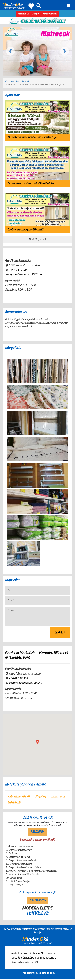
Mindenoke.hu (12, 81)
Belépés (35, 14)
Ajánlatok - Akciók (19, 796)
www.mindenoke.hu (42, 929)
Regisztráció (23, 14)
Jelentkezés (37, 900)
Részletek (37, 831)
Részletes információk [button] (25, 962)
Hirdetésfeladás (50, 14)
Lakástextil (58, 796)
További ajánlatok (37, 239)
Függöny (40, 796)
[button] (37, 742)
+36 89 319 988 (17, 270)
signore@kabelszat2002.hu (25, 274)
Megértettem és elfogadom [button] (39, 972)
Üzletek (25, 81)
